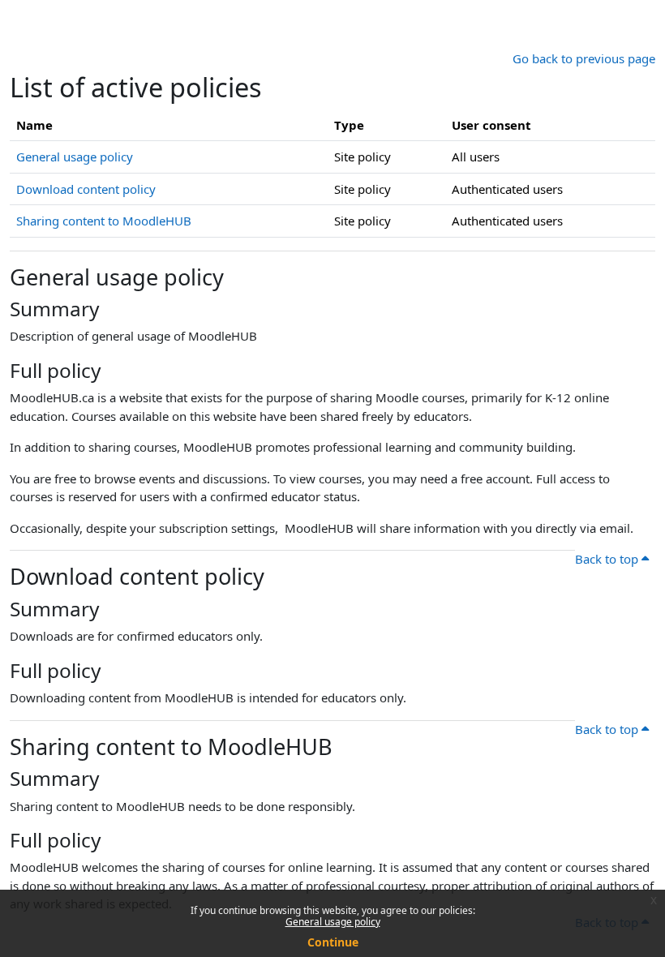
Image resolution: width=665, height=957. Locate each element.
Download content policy (86, 189)
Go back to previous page (584, 58)
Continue (332, 942)
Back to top (608, 559)
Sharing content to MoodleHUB (103, 220)
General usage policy (332, 922)
